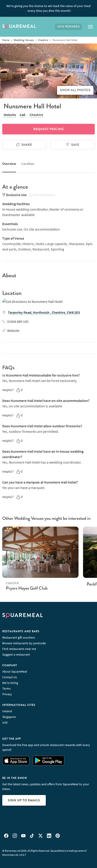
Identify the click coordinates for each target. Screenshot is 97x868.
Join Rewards (68, 27)
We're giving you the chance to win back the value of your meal (48, 8)
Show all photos (75, 90)
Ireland (7, 711)
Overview (9, 163)
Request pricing (48, 129)
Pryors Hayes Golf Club (27, 588)
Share (26, 145)
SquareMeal (19, 26)
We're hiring (10, 683)
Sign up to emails (24, 800)
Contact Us (9, 677)
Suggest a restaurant (16, 654)
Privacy (7, 694)
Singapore (9, 717)
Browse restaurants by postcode (24, 643)
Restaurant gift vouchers (18, 637)
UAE (5, 722)
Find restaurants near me (19, 649)
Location (27, 163)
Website (10, 114)
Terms (6, 688)
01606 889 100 (17, 321)
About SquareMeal (14, 671)
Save (75, 145)
